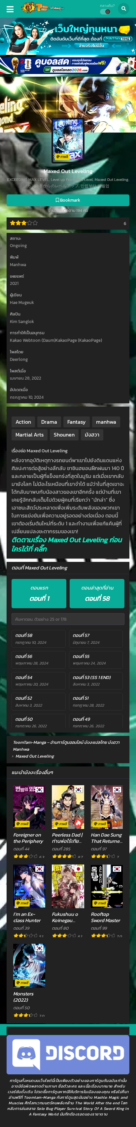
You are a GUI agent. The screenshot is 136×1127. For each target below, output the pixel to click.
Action (23, 422)
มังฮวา (92, 434)
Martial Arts (30, 434)
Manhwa (18, 265)
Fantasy (76, 422)
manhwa (106, 422)
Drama (49, 422)
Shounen (64, 434)
